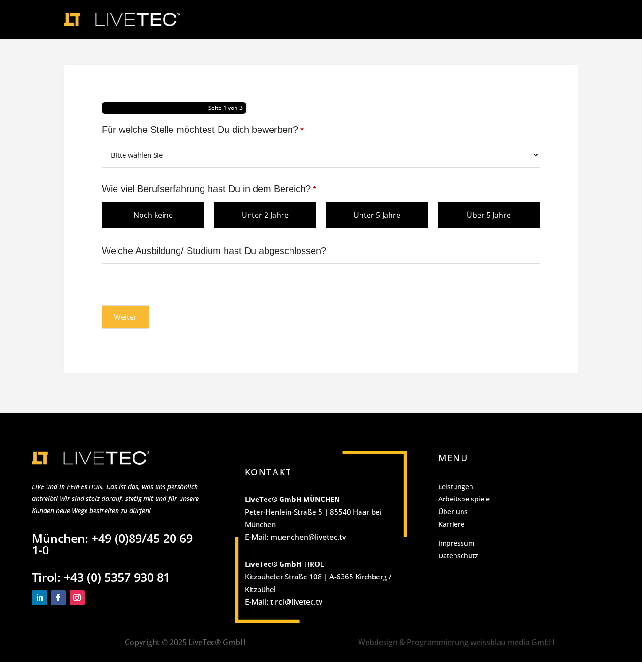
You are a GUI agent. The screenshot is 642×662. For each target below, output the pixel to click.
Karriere (451, 524)
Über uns (453, 511)
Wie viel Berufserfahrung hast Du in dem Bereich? (209, 189)
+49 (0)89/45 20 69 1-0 (112, 544)
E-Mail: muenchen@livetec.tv (295, 537)
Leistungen (455, 486)
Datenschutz (458, 555)
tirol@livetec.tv (296, 602)
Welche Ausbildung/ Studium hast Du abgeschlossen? (214, 251)
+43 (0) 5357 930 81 (117, 577)
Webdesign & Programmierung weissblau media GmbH (456, 642)
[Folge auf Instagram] (77, 597)
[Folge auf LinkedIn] (39, 597)
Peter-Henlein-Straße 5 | (287, 511)
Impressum (456, 543)
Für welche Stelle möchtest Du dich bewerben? (203, 129)
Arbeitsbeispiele (464, 498)
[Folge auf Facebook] (58, 597)
